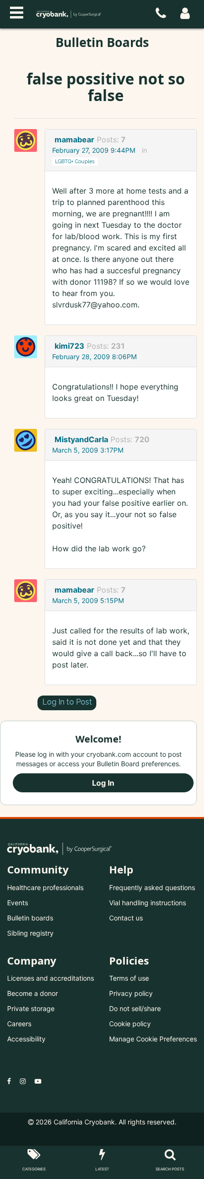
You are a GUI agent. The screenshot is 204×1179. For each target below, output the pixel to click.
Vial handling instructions (147, 903)
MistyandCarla (81, 439)
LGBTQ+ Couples (74, 161)
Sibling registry (30, 933)
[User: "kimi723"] (28, 346)
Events (17, 903)
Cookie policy (130, 1024)
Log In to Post (67, 701)
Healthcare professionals (45, 887)
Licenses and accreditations (50, 978)
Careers (19, 1024)
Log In (103, 783)
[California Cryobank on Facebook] (9, 1081)
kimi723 (69, 346)
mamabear (74, 139)
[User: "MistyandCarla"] (28, 440)
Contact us (126, 918)
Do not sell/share (135, 1008)
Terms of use (129, 978)
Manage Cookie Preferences (153, 1039)
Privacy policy (131, 993)
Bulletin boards (30, 918)
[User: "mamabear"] (28, 140)
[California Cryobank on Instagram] (23, 1081)
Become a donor (32, 993)
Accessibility (26, 1039)
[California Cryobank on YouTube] (38, 1081)
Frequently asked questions (152, 887)
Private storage (31, 1008)
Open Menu (16, 11)
